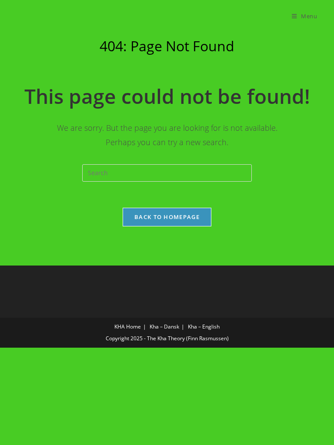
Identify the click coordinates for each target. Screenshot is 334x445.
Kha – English (204, 326)
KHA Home (127, 326)
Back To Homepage (167, 217)
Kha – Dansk (164, 326)
